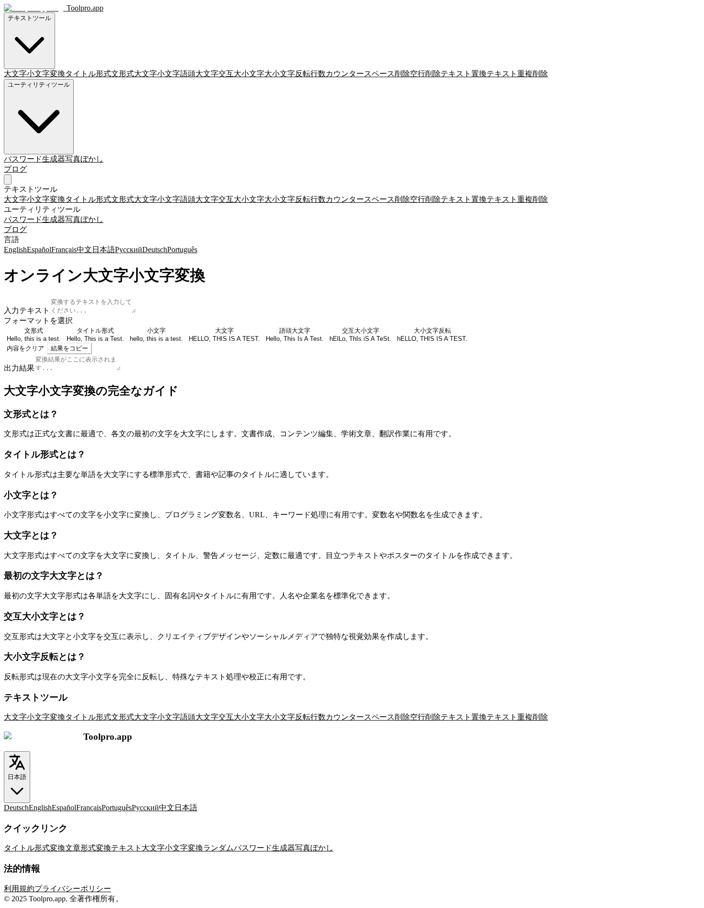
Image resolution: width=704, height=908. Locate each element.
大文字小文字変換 (34, 74)
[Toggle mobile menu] (7, 180)
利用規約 (19, 889)
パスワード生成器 (34, 159)
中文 (84, 249)
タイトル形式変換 (34, 848)
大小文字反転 (287, 74)
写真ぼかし (84, 159)
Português (182, 249)
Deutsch (154, 249)
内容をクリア (25, 348)
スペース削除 (387, 74)
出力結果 (19, 368)
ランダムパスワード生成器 (249, 848)
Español (39, 249)
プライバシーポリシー (72, 889)
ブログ (15, 169)
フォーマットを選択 (38, 320)
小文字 (168, 74)
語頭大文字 (199, 74)
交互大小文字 (241, 74)
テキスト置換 (464, 74)
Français (64, 249)
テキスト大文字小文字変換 (157, 848)
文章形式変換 (88, 848)
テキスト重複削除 (517, 74)
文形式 (122, 74)
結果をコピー (69, 348)
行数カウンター (337, 74)
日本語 (103, 249)
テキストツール (29, 18)
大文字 (145, 74)
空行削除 (425, 74)
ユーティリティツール (39, 84)
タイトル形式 (88, 74)
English (15, 249)
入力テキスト (27, 310)
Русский (128, 249)
